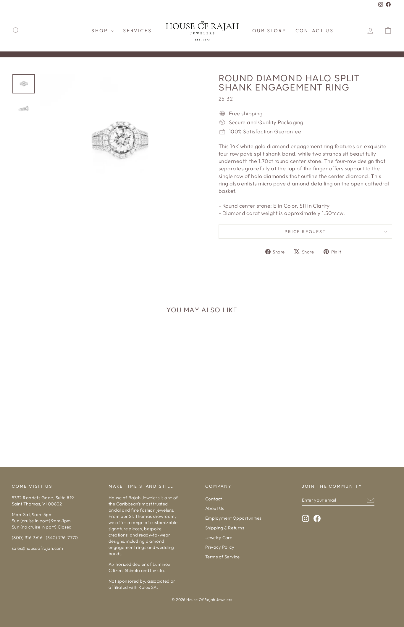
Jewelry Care (218, 537)
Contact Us (314, 30)
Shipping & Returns (224, 528)
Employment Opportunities (233, 518)
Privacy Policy (219, 547)
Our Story (269, 30)
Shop (100, 30)
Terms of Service (222, 557)
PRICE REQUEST (305, 231)
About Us (214, 508)
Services (137, 30)
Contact (213, 499)
